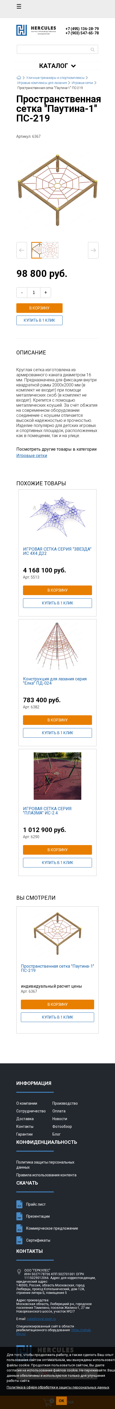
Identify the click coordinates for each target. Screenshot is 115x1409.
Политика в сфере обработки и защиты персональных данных (58, 1387)
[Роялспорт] (36, 34)
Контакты (24, 1126)
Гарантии (24, 1134)
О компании (26, 1103)
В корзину (39, 308)
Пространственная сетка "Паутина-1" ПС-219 (57, 968)
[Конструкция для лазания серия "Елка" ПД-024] (57, 646)
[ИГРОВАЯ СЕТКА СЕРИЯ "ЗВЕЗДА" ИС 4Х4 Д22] (57, 516)
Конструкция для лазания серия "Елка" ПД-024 (55, 681)
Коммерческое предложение (52, 1228)
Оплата (59, 1111)
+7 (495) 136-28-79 (82, 29)
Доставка (25, 1119)
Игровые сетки (31, 455)
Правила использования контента (46, 1175)
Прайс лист (36, 1204)
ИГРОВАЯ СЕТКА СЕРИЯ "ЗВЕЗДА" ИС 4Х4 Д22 (57, 551)
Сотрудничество (31, 1111)
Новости (59, 1119)
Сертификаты (38, 1240)
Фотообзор (62, 1126)
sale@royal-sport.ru (41, 1319)
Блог (56, 1134)
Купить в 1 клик (39, 320)
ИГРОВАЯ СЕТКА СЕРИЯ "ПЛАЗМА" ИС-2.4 (47, 810)
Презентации (38, 1216)
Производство (65, 1103)
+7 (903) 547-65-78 (82, 33)
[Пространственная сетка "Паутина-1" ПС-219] (57, 189)
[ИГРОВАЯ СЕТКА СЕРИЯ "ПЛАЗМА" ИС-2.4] (57, 775)
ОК (61, 1401)
